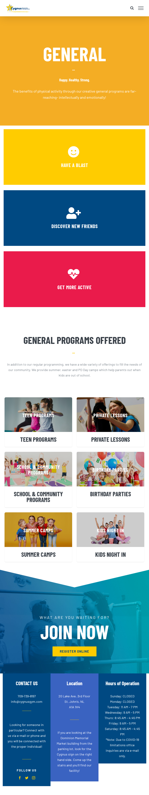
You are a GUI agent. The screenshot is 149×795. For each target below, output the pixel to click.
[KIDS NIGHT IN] (110, 529)
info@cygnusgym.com (26, 702)
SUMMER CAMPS (38, 554)
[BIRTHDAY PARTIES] (110, 469)
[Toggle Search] (132, 8)
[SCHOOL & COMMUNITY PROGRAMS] (38, 469)
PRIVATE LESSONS (110, 439)
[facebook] (19, 777)
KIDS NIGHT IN (110, 554)
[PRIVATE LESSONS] (110, 414)
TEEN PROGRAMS (38, 439)
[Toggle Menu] (141, 8)
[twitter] (26, 777)
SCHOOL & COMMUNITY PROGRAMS (38, 496)
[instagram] (33, 777)
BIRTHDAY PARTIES (110, 494)
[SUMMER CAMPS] (38, 529)
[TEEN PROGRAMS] (38, 414)
